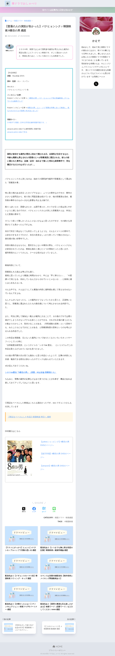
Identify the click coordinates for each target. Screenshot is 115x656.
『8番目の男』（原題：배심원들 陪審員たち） (30, 372)
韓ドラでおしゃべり (24, 3)
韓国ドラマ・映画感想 (64, 517)
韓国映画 (69, 521)
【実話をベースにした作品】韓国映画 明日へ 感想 (29, 417)
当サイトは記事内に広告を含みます (57, 10)
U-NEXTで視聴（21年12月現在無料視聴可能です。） (27, 122)
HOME (59, 646)
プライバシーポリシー (57, 650)
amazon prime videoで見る (17, 132)
